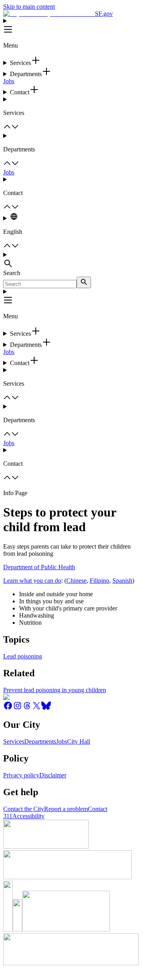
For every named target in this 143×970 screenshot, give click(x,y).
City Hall (78, 741)
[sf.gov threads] (27, 708)
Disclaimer (52, 775)
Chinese (76, 580)
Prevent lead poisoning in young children (54, 690)
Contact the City (23, 808)
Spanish (122, 580)
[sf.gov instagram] (17, 708)
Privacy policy (21, 775)
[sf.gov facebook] (8, 708)
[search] (84, 282)
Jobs (8, 81)
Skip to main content (29, 6)
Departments (40, 741)
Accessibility (28, 816)
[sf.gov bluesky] (46, 708)
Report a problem (66, 808)
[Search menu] (71, 260)
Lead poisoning (22, 656)
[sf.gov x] (36, 708)
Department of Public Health (39, 567)
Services (13, 741)
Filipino (99, 580)
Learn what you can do (32, 580)
